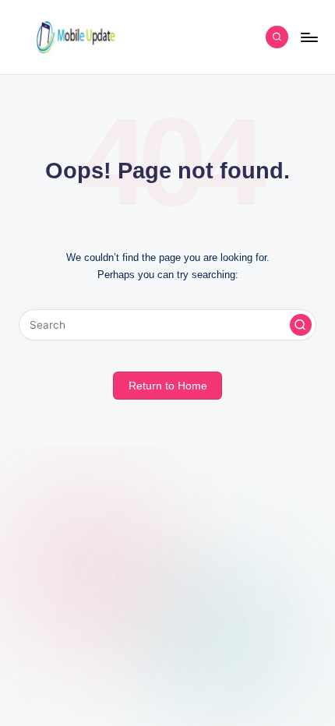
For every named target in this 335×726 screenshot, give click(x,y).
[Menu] (308, 37)
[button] (301, 325)
